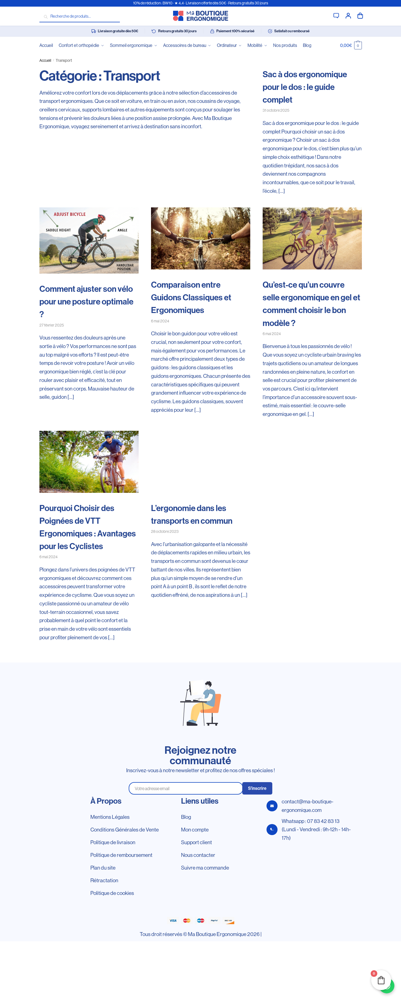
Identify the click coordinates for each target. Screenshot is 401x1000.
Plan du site (102, 867)
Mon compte (348, 15)
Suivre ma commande (205, 867)
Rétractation (104, 880)
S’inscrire (257, 788)
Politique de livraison (112, 842)
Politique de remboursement (121, 855)
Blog (186, 817)
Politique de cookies (112, 893)
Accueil (45, 60)
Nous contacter (198, 855)
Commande (360, 15)
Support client (336, 15)
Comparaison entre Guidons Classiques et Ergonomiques (191, 297)
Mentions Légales (110, 817)
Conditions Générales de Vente (124, 829)
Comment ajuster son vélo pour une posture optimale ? (86, 301)
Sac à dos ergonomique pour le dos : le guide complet (305, 87)
